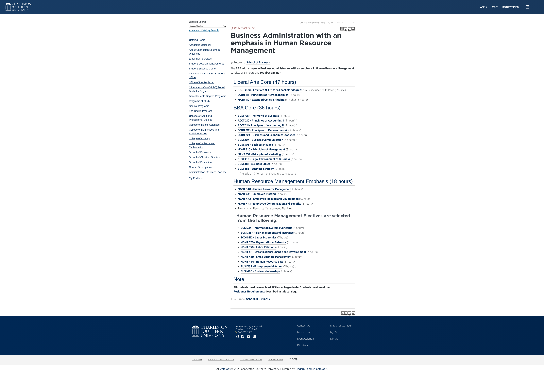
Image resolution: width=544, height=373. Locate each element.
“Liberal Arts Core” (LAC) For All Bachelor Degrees (207, 89)
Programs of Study (199, 101)
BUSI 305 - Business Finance (255, 144)
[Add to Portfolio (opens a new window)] (345, 28)
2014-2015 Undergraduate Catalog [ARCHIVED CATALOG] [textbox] (321, 23)
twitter (248, 336)
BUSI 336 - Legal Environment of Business (264, 159)
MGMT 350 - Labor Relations (258, 247)
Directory (302, 345)
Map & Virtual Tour (341, 325)
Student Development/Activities (206, 63)
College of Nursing (199, 138)
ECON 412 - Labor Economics (259, 237)
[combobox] (326, 22)
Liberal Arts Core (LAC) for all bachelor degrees (273, 90)
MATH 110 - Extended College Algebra (261, 99)
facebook (243, 336)
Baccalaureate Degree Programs (207, 96)
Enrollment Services (200, 58)
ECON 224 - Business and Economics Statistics (266, 135)
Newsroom (303, 332)
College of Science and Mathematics (202, 145)
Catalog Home (197, 40)
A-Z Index (197, 359)
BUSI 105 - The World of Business (258, 115)
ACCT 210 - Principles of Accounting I (261, 120)
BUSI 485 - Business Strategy (256, 168)
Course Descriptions (200, 167)
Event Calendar (306, 338)
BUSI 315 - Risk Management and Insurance (267, 232)
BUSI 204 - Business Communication (260, 139)
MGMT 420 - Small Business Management (266, 256)
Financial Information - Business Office (207, 75)
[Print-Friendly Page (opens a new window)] (349, 28)
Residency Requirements (249, 291)
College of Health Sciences (204, 124)
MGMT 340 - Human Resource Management (264, 189)
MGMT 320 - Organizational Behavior (263, 242)
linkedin (254, 336)
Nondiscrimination (251, 359)
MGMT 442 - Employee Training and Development (269, 198)
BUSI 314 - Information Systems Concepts (266, 228)
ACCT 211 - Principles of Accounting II (261, 125)
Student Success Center (202, 68)
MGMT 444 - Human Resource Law (262, 261)
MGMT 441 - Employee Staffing (257, 194)
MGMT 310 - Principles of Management (261, 149)
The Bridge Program (200, 111)
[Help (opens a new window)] (353, 28)
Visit (495, 7)
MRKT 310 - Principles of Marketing (259, 154)
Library (334, 338)
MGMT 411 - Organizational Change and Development (273, 252)
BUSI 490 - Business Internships (260, 271)
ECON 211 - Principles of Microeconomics (263, 95)
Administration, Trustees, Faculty (207, 172)
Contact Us (303, 325)
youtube (260, 336)
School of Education (200, 162)
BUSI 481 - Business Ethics (254, 164)
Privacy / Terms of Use (221, 359)
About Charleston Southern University (204, 51)
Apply (483, 7)
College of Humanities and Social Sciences (204, 131)
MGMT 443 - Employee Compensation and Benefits (269, 203)
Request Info (510, 7)
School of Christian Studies (204, 157)
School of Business (200, 152)
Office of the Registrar (201, 82)
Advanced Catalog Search (204, 30)
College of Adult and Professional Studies (200, 118)
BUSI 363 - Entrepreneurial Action (261, 266)
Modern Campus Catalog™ (311, 369)
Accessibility (275, 359)
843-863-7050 (245, 332)
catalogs (225, 369)
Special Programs (199, 106)
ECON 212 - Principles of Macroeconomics (263, 130)
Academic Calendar (200, 45)
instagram (237, 336)
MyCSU (334, 332)
